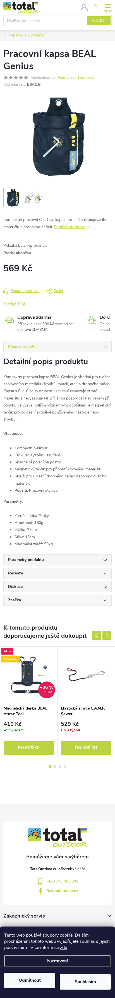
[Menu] (107, 7)
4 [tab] (65, 766)
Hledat (99, 20)
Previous (96, 635)
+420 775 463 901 (62, 881)
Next (106, 635)
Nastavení (57, 961)
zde (63, 947)
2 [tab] (55, 766)
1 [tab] (50, 766)
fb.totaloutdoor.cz (62, 890)
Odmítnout (30, 980)
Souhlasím (85, 982)
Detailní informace (69, 227)
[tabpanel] (29, 702)
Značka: (14, 304)
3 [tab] (60, 766)
